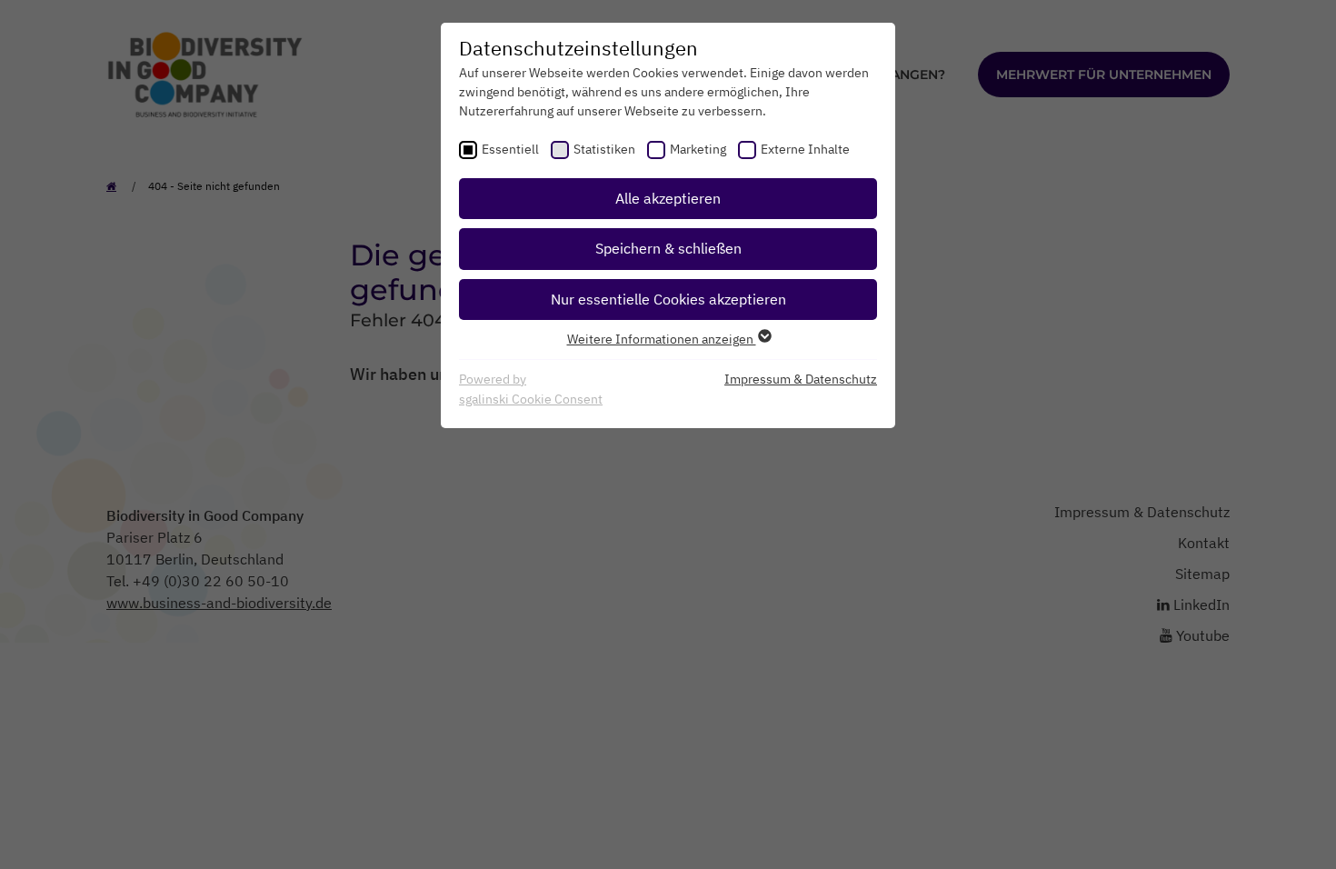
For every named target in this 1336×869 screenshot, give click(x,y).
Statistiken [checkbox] (604, 149)
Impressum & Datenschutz (800, 379)
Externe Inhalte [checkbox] (805, 149)
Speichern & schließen (668, 248)
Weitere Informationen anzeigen (661, 339)
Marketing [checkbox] (698, 149)
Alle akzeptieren (668, 198)
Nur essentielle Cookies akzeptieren (668, 299)
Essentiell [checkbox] (510, 149)
